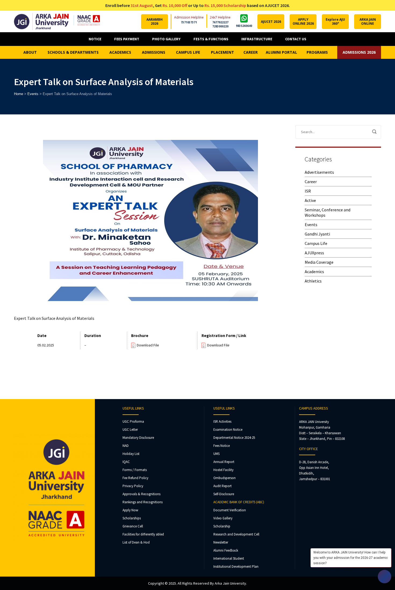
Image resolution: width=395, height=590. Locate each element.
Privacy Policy (133, 486)
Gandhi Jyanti (317, 234)
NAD (126, 445)
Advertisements (319, 172)
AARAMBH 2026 (154, 21)
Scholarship (221, 526)
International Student (228, 558)
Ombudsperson (224, 478)
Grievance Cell (133, 526)
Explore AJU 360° (335, 21)
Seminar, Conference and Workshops (327, 212)
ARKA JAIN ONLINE (368, 21)
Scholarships (132, 518)
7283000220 (220, 26)
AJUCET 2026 (271, 21)
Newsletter (220, 542)
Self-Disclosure (223, 494)
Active (310, 200)
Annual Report (223, 461)
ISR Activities (222, 421)
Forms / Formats (135, 470)
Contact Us (295, 39)
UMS (216, 453)
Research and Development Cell (236, 534)
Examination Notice (227, 429)
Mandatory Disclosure (138, 437)
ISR (308, 191)
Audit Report (222, 486)
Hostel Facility (223, 470)
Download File (148, 345)
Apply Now (130, 510)
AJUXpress (314, 252)
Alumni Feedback (225, 550)
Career (311, 181)
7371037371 (189, 22)
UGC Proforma (133, 421)
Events (311, 224)
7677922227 (220, 22)
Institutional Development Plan (235, 566)
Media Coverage (319, 262)
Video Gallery (222, 518)
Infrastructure (256, 39)
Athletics (313, 281)
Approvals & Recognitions (141, 494)
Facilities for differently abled (143, 534)
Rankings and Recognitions (143, 502)
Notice (95, 39)
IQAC (126, 461)
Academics (314, 271)
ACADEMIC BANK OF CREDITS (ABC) (238, 502)
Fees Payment (126, 39)
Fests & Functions (210, 39)
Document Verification (229, 510)
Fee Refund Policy (135, 478)
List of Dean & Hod (136, 542)
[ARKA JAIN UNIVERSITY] (57, 21)
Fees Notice (221, 445)
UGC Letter (130, 429)
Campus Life (316, 243)
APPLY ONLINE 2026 (303, 21)
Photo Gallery (166, 39)
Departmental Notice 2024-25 (234, 437)
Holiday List (131, 453)
